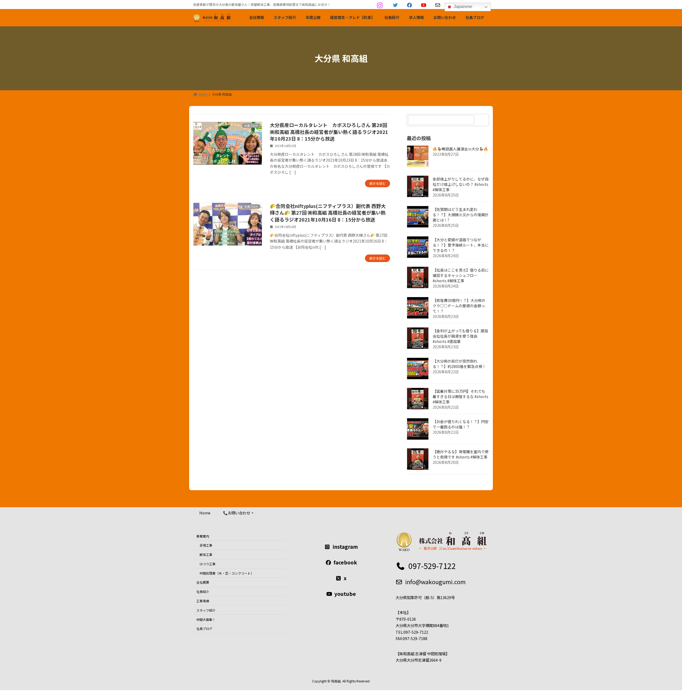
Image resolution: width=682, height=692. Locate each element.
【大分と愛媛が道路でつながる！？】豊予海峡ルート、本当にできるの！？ (461, 245)
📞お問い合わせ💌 (239, 512)
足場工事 (206, 545)
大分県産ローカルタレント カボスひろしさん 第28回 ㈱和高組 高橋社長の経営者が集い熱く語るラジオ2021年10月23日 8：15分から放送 (329, 131)
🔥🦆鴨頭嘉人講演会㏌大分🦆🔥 (460, 148)
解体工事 (206, 554)
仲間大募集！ (206, 619)
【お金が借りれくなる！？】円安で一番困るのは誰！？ (461, 424)
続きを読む (377, 183)
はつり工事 (208, 564)
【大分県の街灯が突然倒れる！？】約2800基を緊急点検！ (459, 363)
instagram (345, 546)
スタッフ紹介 (206, 610)
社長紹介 (202, 591)
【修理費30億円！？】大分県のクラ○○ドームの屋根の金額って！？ (459, 306)
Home (204, 512)
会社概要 (202, 582)
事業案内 (202, 536)
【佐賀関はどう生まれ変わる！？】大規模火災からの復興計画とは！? (461, 215)
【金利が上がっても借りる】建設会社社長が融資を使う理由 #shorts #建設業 (460, 336)
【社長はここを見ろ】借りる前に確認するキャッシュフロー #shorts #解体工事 (461, 275)
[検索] (482, 120)
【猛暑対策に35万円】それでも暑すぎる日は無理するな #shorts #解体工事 (460, 396)
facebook (345, 562)
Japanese (462, 6)
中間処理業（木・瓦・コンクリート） (227, 573)
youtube (345, 593)
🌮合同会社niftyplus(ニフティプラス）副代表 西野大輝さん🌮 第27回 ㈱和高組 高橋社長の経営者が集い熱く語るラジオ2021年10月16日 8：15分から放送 (328, 212)
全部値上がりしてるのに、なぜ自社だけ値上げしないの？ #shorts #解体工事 (461, 184)
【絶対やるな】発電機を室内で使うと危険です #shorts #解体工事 (461, 454)
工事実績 (202, 601)
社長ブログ (204, 628)
